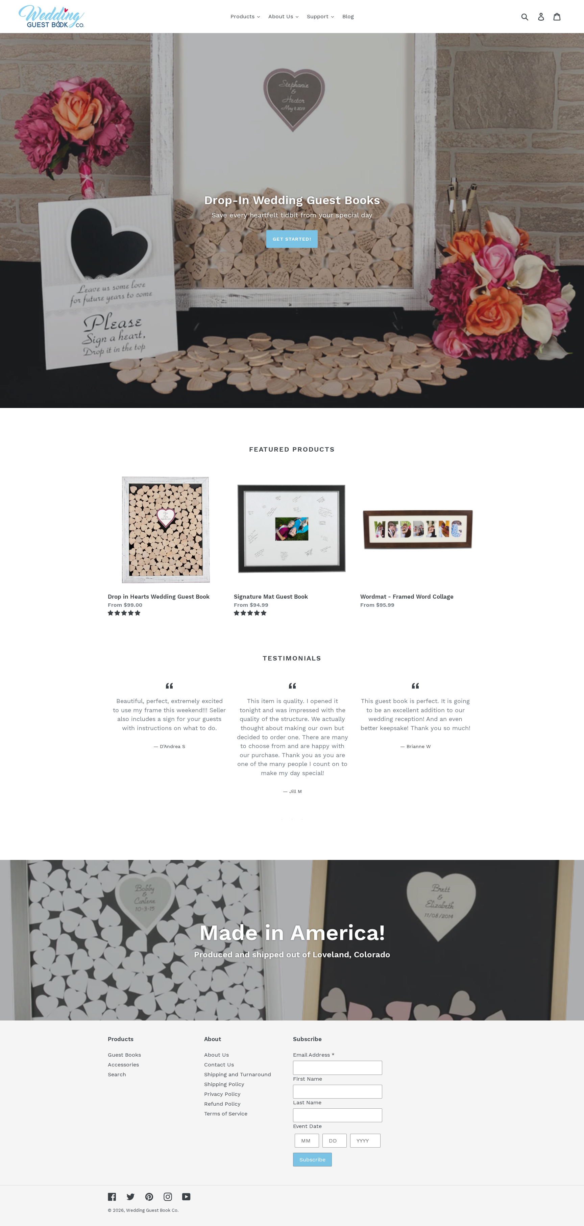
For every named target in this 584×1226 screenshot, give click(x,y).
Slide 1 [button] (281, 819)
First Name (307, 1079)
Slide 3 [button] (302, 819)
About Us (216, 1055)
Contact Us (219, 1064)
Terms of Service (225, 1113)
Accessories (123, 1064)
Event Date (307, 1126)
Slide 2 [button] (292, 819)
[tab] (281, 819)
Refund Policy (222, 1104)
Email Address (314, 1055)
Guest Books (124, 1055)
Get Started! (292, 239)
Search (117, 1074)
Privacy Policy (222, 1094)
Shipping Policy (224, 1084)
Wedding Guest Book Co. (152, 1210)
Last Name (307, 1102)
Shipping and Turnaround (237, 1074)
